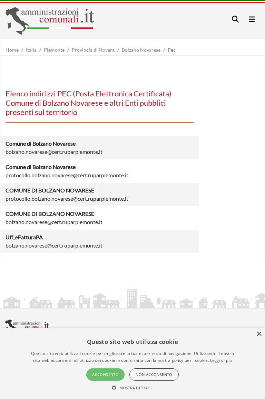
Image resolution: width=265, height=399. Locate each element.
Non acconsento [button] (154, 374)
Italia (31, 50)
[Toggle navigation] (235, 19)
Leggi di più (221, 360)
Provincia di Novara (93, 50)
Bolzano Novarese (141, 50)
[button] (132, 387)
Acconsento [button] (105, 374)
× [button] (259, 334)
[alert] (132, 363)
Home (12, 50)
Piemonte (54, 50)
